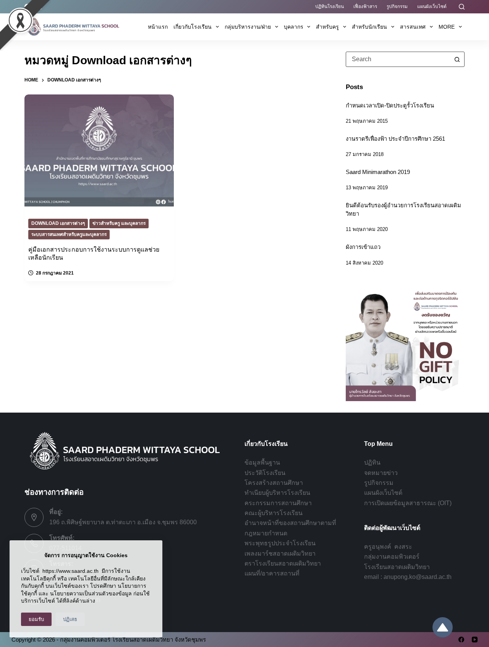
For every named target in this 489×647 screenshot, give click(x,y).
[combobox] (398, 59)
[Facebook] (461, 639)
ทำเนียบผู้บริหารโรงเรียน (277, 492)
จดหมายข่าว (381, 473)
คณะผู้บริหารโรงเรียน (273, 513)
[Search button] (457, 59)
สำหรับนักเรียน (369, 27)
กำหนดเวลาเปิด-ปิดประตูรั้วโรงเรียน (390, 105)
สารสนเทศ (413, 27)
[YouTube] (475, 639)
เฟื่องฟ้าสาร (365, 6)
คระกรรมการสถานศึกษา (278, 503)
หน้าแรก (158, 27)
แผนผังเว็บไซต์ (432, 6)
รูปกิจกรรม (397, 6)
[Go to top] (442, 627)
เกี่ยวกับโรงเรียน (192, 27)
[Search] (462, 7)
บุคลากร (293, 27)
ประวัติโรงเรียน (264, 473)
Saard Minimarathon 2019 (378, 172)
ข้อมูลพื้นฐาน (262, 462)
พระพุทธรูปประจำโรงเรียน (280, 543)
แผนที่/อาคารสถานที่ (272, 573)
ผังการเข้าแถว (363, 247)
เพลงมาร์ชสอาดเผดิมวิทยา (280, 553)
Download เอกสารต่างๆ (58, 223)
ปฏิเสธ (70, 619)
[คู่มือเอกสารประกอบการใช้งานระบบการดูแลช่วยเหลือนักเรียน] (99, 150)
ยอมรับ (36, 619)
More (447, 27)
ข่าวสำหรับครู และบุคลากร (119, 223)
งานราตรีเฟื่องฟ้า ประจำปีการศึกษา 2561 (395, 139)
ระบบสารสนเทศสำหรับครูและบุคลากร (69, 234)
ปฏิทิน (372, 462)
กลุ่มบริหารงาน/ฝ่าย (248, 27)
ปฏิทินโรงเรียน (329, 6)
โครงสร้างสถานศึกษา (273, 483)
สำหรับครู (327, 27)
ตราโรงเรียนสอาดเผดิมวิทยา (282, 563)
